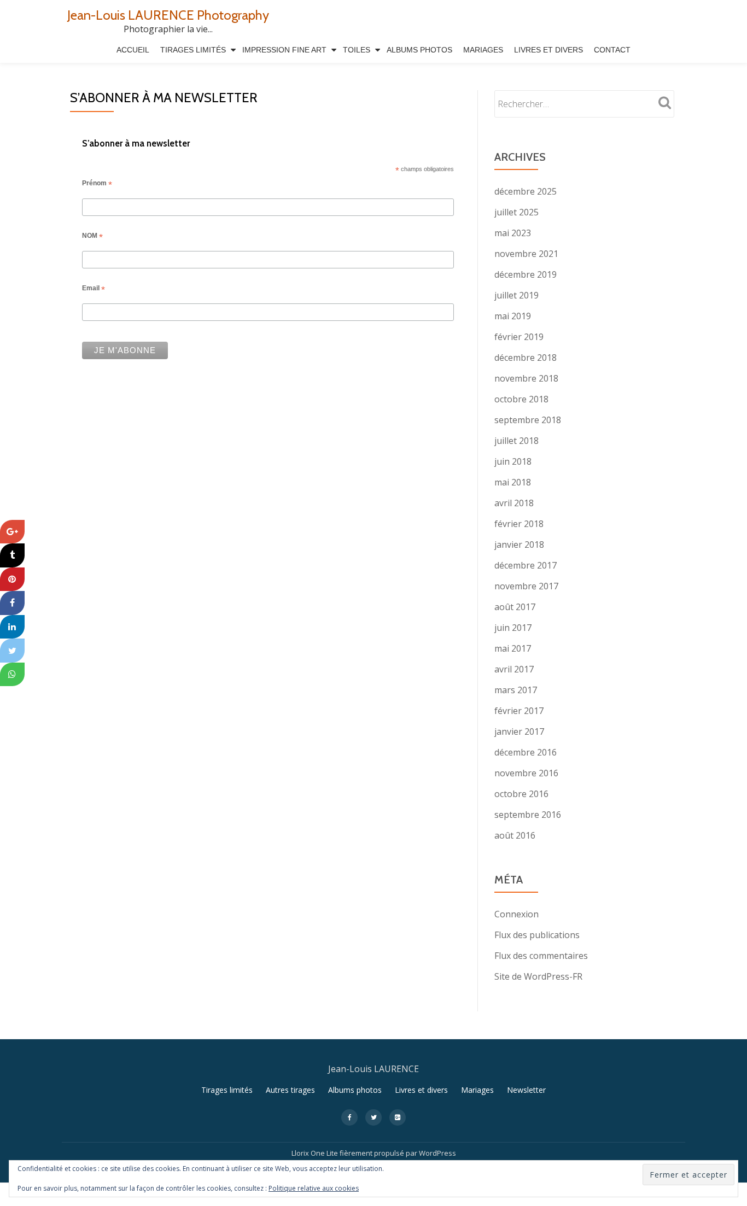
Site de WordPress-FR (538, 976)
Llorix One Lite (315, 1153)
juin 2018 (513, 461)
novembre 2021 (526, 254)
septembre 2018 (527, 420)
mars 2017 (515, 690)
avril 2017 (514, 669)
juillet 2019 (516, 295)
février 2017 (519, 711)
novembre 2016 (526, 773)
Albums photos (355, 1090)
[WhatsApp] (12, 675)
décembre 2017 (525, 565)
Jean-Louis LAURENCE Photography (168, 15)
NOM (92, 237)
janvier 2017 (519, 731)
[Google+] (12, 532)
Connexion (516, 914)
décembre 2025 (525, 191)
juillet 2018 (516, 441)
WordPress (437, 1153)
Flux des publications (537, 935)
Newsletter (526, 1090)
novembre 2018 (526, 378)
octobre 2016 (521, 794)
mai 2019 (512, 316)
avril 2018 (514, 503)
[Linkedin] (12, 627)
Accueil (132, 49)
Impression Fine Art (284, 49)
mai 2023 (512, 233)
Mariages (483, 49)
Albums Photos (419, 49)
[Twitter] (12, 651)
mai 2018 (512, 482)
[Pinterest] (12, 579)
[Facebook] (12, 603)
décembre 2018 (525, 358)
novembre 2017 (526, 586)
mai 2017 (512, 648)
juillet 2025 (516, 212)
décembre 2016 (525, 752)
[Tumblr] (12, 555)
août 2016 (514, 835)
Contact (612, 49)
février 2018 (519, 524)
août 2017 (514, 607)
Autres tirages (290, 1090)
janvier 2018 (519, 544)
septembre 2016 (527, 815)
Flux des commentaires (541, 956)
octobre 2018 (521, 399)
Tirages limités (193, 49)
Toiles (356, 49)
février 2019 (519, 337)
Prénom (97, 184)
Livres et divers (548, 49)
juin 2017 (513, 628)
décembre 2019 (525, 274)
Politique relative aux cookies (314, 1188)
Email (93, 289)
